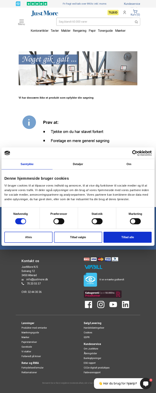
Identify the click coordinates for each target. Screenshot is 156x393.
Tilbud (113, 12)
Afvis (28, 237)
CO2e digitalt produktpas (97, 367)
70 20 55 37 (34, 283)
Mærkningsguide (30, 332)
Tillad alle (127, 237)
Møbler (66, 30)
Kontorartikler (40, 30)
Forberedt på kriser (31, 356)
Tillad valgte (78, 237)
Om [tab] (129, 163)
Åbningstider (90, 353)
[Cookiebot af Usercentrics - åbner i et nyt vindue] (135, 153)
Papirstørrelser (29, 342)
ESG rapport (90, 363)
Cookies (88, 332)
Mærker (120, 30)
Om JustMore (91, 348)
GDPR (87, 337)
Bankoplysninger (92, 358)
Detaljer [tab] (78, 163)
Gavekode (26, 347)
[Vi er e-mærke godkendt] (18, 3)
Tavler (55, 30)
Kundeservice (132, 3)
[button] (136, 22)
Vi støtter (26, 351)
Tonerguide (105, 30)
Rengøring (79, 30)
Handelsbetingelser (94, 328)
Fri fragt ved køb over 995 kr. (84, 3)
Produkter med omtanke (34, 328)
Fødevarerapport (92, 372)
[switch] (58, 221)
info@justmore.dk (37, 279)
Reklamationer (29, 372)
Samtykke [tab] (27, 163)
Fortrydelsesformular (32, 367)
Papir (92, 30)
